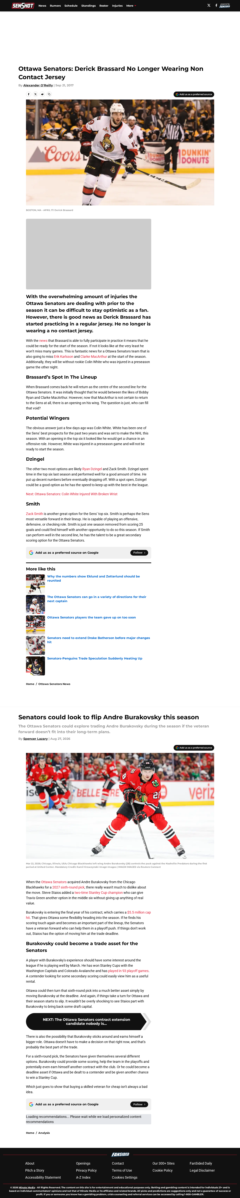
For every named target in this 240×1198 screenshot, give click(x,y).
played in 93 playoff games (128, 971)
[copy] (49, 94)
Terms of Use (122, 1170)
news (43, 341)
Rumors (55, 5)
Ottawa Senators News (54, 684)
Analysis (44, 1133)
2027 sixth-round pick (68, 887)
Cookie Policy (163, 1170)
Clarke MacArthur (94, 357)
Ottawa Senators (53, 882)
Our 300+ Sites (164, 1163)
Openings (83, 1163)
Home (30, 684)
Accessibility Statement (43, 1177)
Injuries (117, 5)
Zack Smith (34, 514)
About (29, 1163)
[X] (208, 5)
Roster (103, 5)
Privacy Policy (86, 1170)
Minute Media (27, 1187)
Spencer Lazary (35, 739)
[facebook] (216, 5)
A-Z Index (83, 1177)
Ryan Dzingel (92, 469)
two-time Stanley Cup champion (99, 893)
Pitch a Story (34, 1170)
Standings (88, 5)
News (42, 5)
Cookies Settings (124, 1177)
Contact (118, 1163)
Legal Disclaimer (202, 1170)
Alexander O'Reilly (38, 85)
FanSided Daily (201, 1163)
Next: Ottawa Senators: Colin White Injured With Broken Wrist (71, 494)
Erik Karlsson (63, 357)
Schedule (71, 5)
